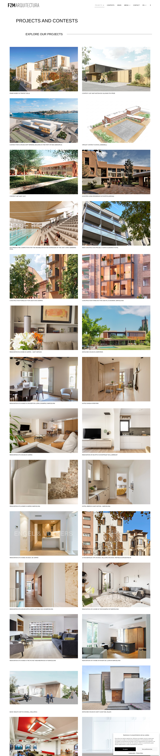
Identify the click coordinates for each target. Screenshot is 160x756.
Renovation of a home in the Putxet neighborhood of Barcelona (33, 660)
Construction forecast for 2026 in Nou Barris (26, 300)
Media (126, 5)
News (119, 5)
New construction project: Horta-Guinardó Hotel (100, 247)
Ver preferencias (147, 749)
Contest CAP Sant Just (18, 196)
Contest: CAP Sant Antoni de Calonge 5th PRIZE (98, 93)
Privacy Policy (139, 753)
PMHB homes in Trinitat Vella (20, 93)
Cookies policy (131, 753)
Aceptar (125, 749)
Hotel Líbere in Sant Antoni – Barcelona (96, 506)
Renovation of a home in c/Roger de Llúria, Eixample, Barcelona (32, 403)
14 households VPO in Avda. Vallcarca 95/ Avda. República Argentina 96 (106, 557)
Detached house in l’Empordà (92, 352)
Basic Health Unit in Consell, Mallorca (23, 712)
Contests (110, 5)
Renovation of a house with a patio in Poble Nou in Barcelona (31, 609)
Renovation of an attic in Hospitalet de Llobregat (100, 455)
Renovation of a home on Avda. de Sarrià (24, 557)
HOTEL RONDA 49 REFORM (90, 403)
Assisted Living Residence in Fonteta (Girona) (98, 196)
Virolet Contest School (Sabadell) (94, 145)
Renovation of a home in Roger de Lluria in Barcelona (101, 660)
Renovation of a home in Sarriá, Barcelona (25, 506)
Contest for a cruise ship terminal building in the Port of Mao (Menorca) (36, 145)
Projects (98, 5)
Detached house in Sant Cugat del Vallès (96, 712)
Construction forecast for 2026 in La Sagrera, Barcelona (103, 300)
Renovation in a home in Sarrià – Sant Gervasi (26, 352)
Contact (136, 5)
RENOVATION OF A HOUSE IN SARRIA (21, 455)
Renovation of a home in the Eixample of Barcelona (100, 609)
